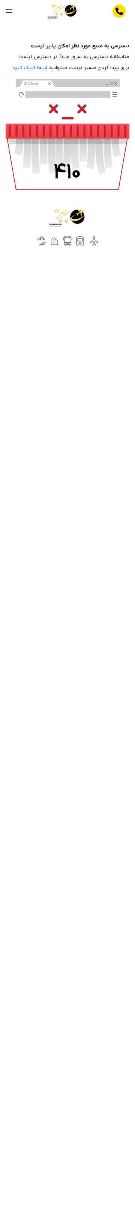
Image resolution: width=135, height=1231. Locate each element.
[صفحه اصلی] (62, 11)
